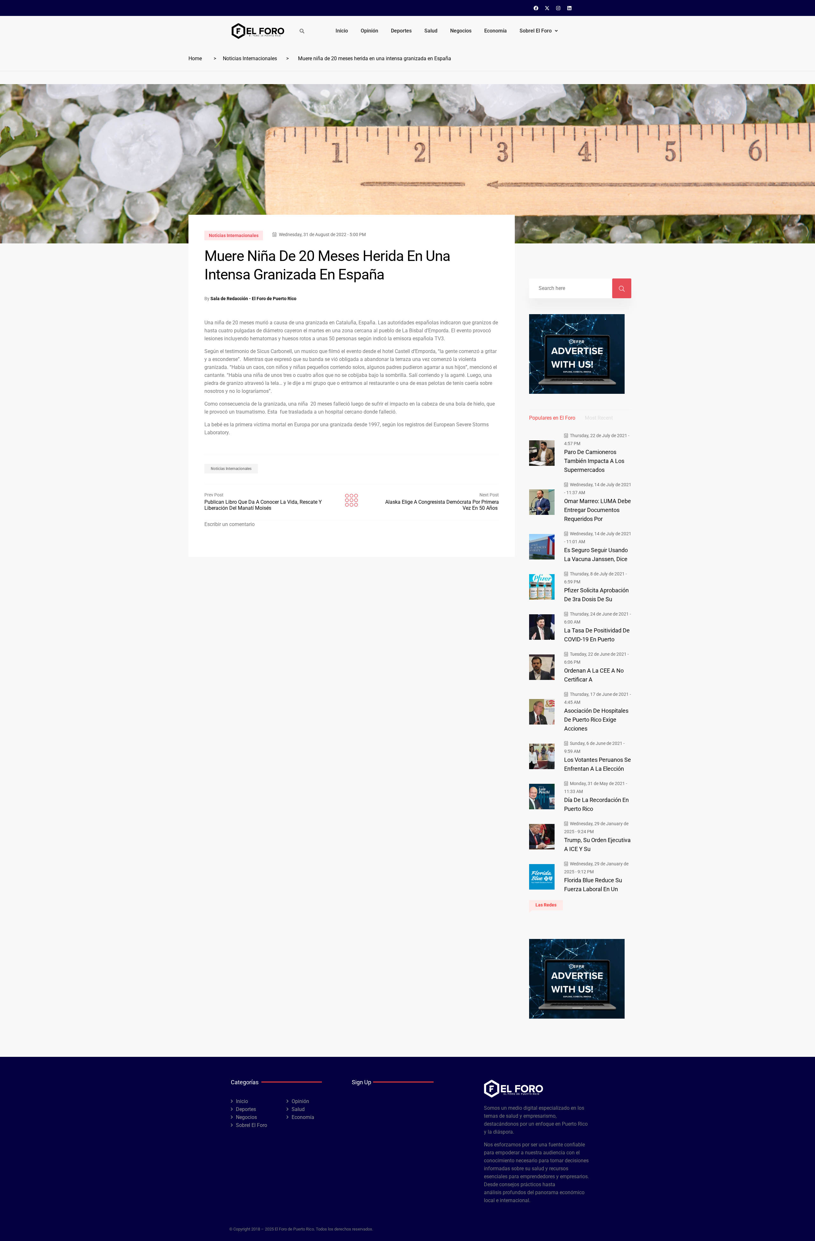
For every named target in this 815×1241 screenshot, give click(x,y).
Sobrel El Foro (536, 31)
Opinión (369, 31)
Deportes (401, 31)
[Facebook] (536, 8)
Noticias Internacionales (250, 58)
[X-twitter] (547, 8)
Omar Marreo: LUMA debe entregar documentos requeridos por (597, 510)
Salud (430, 31)
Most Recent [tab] (599, 418)
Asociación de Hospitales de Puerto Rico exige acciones (596, 719)
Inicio (342, 31)
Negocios (460, 31)
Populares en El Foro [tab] (552, 418)
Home (195, 58)
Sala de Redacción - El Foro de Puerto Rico (253, 298)
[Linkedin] (569, 8)
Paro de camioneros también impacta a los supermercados (594, 461)
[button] (538, 31)
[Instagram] (558, 8)
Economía (495, 31)
